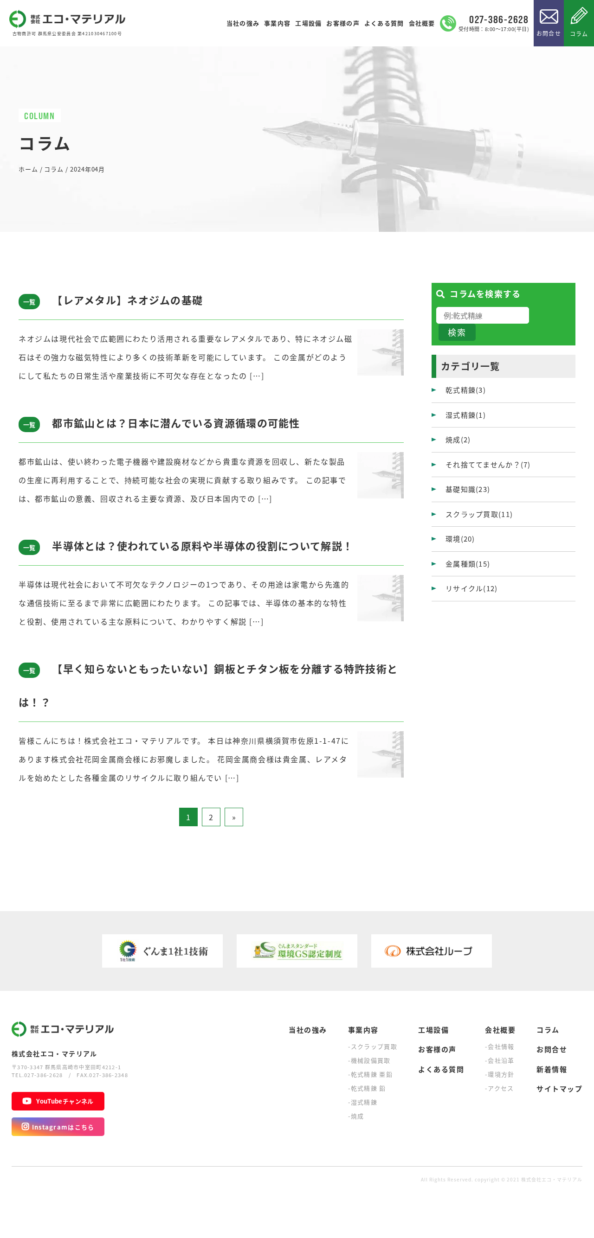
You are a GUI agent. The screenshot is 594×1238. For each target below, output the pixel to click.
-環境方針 (500, 1074)
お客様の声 (342, 23)
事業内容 (277, 23)
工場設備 (308, 23)
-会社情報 (500, 1046)
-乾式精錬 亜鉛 (370, 1074)
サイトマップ (559, 1088)
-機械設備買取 (369, 1060)
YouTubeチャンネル (65, 1101)
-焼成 (356, 1115)
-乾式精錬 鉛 (367, 1088)
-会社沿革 (500, 1060)
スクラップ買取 (479, 514)
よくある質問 (384, 23)
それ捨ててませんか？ (488, 464)
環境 (460, 538)
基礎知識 (468, 489)
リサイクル (472, 588)
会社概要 (422, 23)
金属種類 (468, 563)
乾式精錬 (466, 390)
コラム (579, 34)
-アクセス (499, 1088)
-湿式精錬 (363, 1102)
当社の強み (242, 23)
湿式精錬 (466, 415)
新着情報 (551, 1069)
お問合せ (548, 33)
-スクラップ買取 (372, 1046)
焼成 (458, 439)
